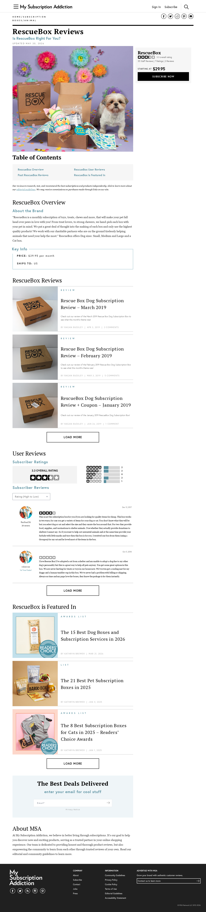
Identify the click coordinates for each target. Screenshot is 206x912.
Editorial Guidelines (113, 893)
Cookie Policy (111, 884)
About (76, 875)
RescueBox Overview (31, 169)
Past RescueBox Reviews (33, 175)
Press (75, 893)
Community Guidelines (115, 875)
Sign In (156, 7)
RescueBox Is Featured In (89, 175)
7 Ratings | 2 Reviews (164, 61)
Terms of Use (111, 888)
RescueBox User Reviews (89, 169)
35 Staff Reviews (145, 61)
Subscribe (171, 7)
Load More (73, 437)
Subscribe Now (163, 76)
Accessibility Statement (115, 897)
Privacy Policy (111, 879)
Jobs (75, 888)
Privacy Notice (73, 809)
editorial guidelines (25, 189)
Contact (76, 884)
